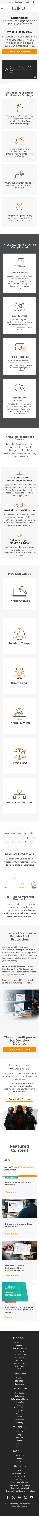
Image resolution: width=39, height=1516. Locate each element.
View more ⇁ (11, 1192)
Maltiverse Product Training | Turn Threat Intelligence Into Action (19, 1309)
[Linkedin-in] (20, 1497)
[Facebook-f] (7, 1497)
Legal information (19, 1506)
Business (18, 2)
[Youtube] (32, 1497)
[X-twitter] (14, 1497)
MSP (28, 2)
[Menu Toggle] (2, 8)
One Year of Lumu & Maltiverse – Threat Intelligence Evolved (14, 1268)
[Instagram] (26, 1497)
